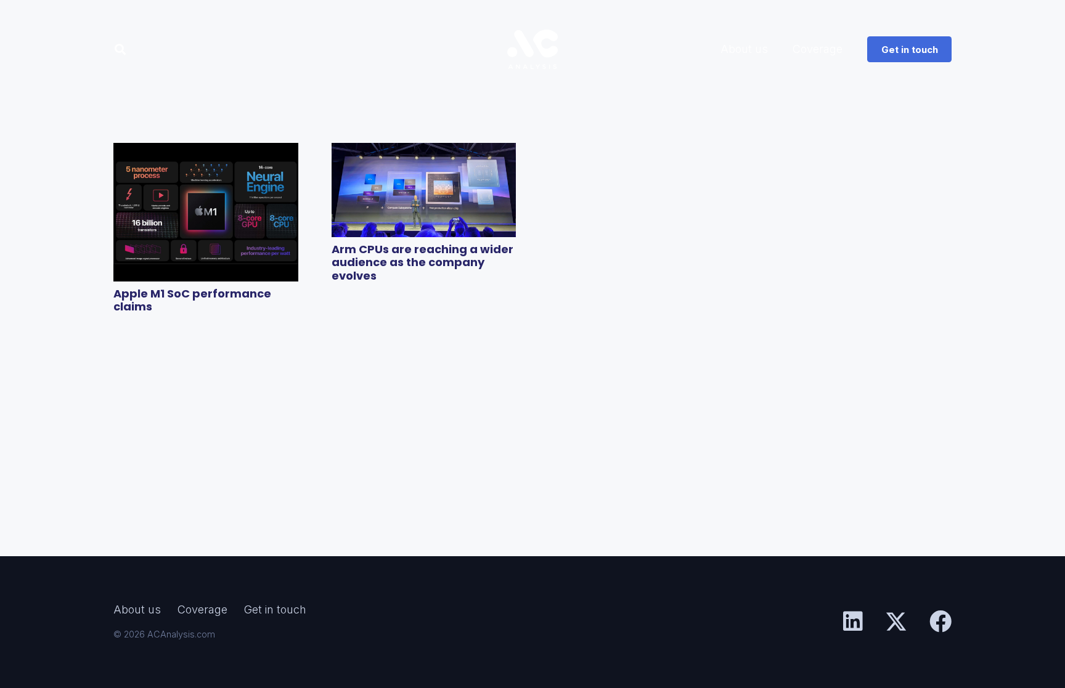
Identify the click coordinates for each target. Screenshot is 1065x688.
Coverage (202, 609)
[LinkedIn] (853, 621)
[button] (120, 49)
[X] (896, 621)
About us (137, 609)
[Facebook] (940, 621)
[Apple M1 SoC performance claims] (205, 212)
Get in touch (275, 609)
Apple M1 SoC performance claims (192, 300)
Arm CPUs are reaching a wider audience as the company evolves (422, 262)
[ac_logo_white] (532, 49)
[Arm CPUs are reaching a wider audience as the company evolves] (424, 190)
